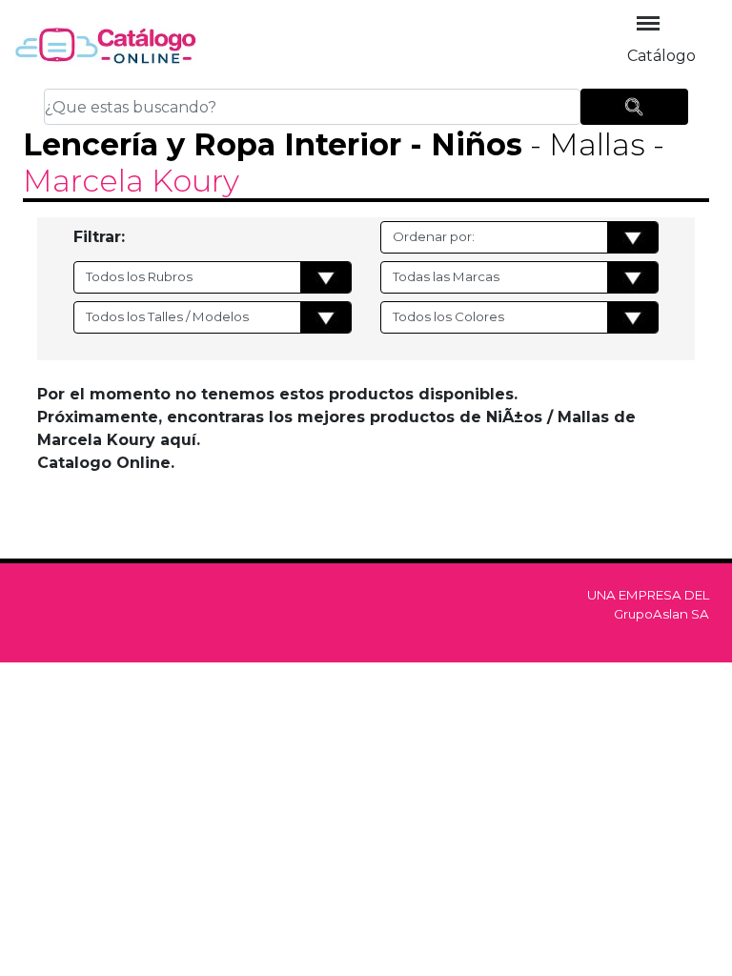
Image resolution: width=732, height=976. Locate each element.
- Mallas (583, 144)
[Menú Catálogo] (648, 24)
